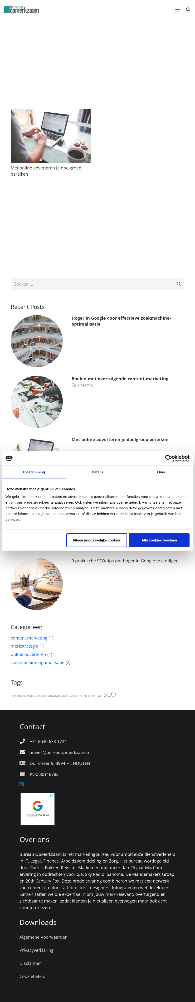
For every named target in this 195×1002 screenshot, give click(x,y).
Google (73, 695)
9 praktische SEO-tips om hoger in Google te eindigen (125, 561)
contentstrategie (57, 695)
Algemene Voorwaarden (44, 937)
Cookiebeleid (32, 976)
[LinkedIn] (22, 784)
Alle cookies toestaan (159, 540)
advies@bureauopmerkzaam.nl (61, 752)
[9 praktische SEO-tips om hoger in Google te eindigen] (37, 584)
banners (28, 695)
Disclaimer (30, 963)
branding (40, 695)
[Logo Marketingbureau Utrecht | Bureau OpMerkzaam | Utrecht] (21, 9)
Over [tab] (161, 472)
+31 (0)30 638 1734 (48, 741)
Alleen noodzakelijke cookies (97, 540)
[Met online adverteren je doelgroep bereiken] (51, 136)
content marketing (29, 638)
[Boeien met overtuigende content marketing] (37, 402)
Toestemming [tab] (33, 472)
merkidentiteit (87, 695)
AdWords (16, 695)
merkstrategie (24, 646)
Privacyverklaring (37, 950)
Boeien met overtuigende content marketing (120, 379)
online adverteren (28, 654)
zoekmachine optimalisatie (37, 662)
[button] (178, 9)
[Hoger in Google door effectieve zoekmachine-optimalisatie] (37, 341)
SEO (109, 694)
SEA (100, 695)
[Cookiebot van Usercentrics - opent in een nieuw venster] (169, 458)
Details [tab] (97, 472)
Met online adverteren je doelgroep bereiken (120, 439)
